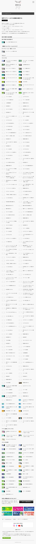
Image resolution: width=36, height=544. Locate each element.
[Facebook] (17, 526)
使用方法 (14, 519)
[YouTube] (19, 526)
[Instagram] (14, 526)
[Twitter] (22, 526)
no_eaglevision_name (8, 519)
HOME (2, 519)
